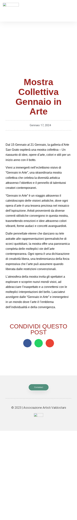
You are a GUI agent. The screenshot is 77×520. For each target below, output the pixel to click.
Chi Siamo (39, 450)
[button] (27, 343)
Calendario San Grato (38, 434)
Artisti (38, 459)
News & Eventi (38, 442)
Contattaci (38, 482)
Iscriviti (38, 490)
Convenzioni (38, 467)
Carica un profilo (38, 498)
